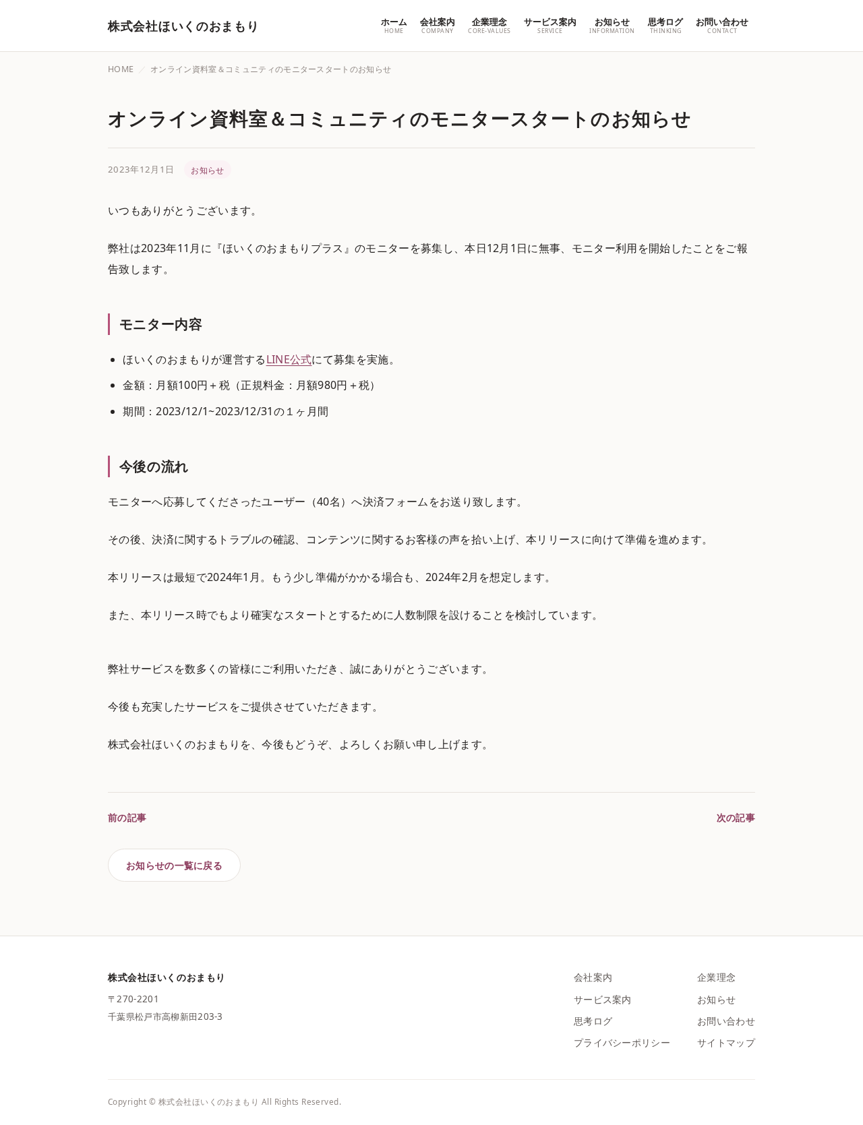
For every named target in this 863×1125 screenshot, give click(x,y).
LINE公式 (289, 359)
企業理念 (716, 977)
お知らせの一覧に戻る (174, 865)
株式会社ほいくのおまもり (184, 26)
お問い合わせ (726, 1020)
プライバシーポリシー (622, 1042)
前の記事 (127, 817)
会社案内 (593, 977)
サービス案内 (603, 999)
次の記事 (736, 817)
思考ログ (593, 1020)
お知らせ (207, 169)
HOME (120, 69)
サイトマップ (726, 1042)
